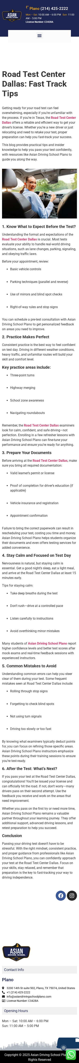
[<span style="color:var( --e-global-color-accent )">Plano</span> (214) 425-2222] (27, 7)
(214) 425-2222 (49, 8)
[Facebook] (61, 896)
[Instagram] (72, 896)
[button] (39, 35)
